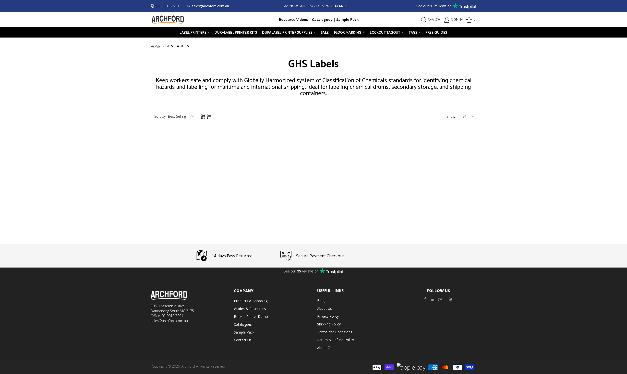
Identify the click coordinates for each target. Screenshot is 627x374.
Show (450, 116)
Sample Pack (347, 19)
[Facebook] (425, 299)
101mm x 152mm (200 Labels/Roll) (188, 206)
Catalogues (322, 19)
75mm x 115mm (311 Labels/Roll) (189, 210)
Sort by (160, 116)
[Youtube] (451, 299)
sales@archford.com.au (210, 6)
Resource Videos (293, 19)
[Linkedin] (432, 299)
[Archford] (168, 19)
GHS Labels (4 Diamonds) (188, 216)
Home (156, 46)
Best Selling (177, 116)
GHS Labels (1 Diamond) (438, 216)
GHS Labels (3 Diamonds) (271, 216)
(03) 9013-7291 (168, 6)
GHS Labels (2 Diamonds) (355, 216)
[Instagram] (440, 299)
